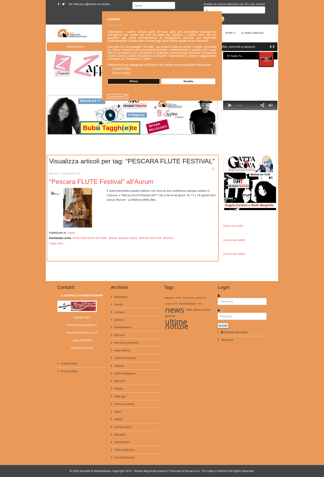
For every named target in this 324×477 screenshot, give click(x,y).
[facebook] (58, 4)
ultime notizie (129, 238)
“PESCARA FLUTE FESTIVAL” (90, 238)
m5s (176, 303)
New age (119, 396)
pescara (170, 316)
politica (119, 320)
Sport (229, 33)
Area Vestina (122, 350)
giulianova (201, 297)
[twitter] (63, 4)
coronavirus (188, 297)
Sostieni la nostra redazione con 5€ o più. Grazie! (234, 4)
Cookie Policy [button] (121, 68)
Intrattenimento (124, 457)
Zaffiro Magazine (125, 373)
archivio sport (123, 427)
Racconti (119, 381)
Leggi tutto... (57, 243)
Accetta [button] (188, 81)
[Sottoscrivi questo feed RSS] (213, 168)
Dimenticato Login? (236, 332)
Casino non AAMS (233, 226)
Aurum (169, 238)
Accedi (223, 325)
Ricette (118, 304)
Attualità (119, 434)
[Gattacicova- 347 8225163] (250, 182)
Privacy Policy (69, 371)
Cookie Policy (68, 363)
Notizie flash (122, 442)
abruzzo (169, 297)
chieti (178, 297)
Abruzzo (119, 335)
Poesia (118, 388)
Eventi (71, 232)
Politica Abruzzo (124, 449)
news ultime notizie (198, 309)
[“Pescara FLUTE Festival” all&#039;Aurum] (77, 208)
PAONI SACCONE (151, 238)
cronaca (119, 312)
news (114, 238)
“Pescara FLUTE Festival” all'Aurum (101, 181)
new (200, 303)
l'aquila (168, 303)
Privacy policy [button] (121, 72)
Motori (118, 419)
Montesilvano (122, 327)
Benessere (121, 297)
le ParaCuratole (252, 33)
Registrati (226, 340)
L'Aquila (119, 365)
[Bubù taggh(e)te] (133, 114)
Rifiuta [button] (134, 81)
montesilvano (187, 303)
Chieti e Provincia (125, 358)
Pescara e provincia (126, 342)
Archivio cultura (124, 404)
